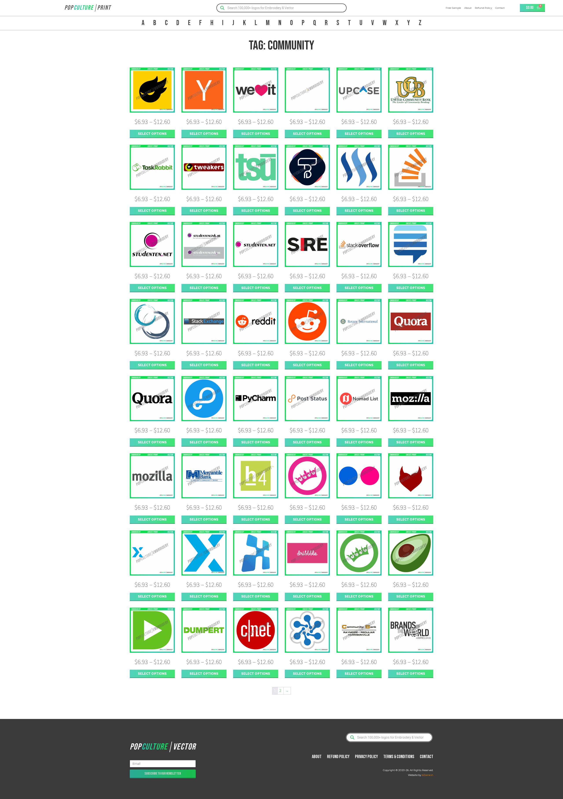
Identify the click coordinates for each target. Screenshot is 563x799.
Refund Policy (483, 7)
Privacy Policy (366, 756)
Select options (152, 133)
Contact (500, 7)
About (468, 7)
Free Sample (453, 7)
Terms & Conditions (398, 756)
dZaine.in (427, 775)
